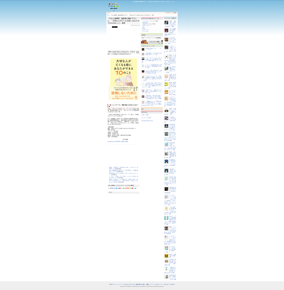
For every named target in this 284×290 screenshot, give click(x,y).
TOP (108, 15)
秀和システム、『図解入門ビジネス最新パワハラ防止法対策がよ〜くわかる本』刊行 (153, 91)
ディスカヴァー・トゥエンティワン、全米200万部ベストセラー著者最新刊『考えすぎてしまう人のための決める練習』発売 (170, 240)
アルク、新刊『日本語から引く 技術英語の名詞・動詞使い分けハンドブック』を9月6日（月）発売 (153, 72)
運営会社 (173, 284)
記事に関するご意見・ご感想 (142, 284)
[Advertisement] (149, 6)
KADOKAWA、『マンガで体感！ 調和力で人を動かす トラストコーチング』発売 (170, 127)
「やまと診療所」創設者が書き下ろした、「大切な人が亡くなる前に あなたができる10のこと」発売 (123, 20)
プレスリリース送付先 (146, 117)
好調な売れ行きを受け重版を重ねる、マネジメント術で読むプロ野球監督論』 (170, 190)
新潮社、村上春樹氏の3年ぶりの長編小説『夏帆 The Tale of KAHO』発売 (170, 77)
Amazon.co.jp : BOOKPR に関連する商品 (118, 141)
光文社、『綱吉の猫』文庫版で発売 (172, 256)
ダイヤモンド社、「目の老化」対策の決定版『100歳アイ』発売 (170, 249)
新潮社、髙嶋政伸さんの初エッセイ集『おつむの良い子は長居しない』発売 (170, 85)
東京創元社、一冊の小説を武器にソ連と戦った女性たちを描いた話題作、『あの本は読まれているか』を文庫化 (153, 97)
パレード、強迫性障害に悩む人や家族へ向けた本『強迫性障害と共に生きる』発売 (153, 66)
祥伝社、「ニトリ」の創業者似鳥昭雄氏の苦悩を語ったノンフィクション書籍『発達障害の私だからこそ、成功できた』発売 (170, 220)
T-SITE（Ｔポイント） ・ (146, 26)
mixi (143, 26)
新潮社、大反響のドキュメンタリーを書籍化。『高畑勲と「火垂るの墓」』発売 (170, 111)
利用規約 (111, 284)
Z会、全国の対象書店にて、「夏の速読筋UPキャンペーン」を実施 (170, 69)
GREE (143, 28)
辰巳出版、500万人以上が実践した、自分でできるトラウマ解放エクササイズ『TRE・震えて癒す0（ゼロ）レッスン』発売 (170, 181)
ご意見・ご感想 (144, 114)
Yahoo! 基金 (145, 22)
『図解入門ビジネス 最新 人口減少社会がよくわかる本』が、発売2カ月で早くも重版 (170, 270)
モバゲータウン (145, 29)
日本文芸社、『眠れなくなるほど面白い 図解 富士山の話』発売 (170, 172)
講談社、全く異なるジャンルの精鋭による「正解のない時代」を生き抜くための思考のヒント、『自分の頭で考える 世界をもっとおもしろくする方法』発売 (123, 181)
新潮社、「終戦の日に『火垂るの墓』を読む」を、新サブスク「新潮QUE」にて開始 (170, 24)
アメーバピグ (145, 31)
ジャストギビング (146, 21)
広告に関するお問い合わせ (147, 120)
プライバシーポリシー (118, 284)
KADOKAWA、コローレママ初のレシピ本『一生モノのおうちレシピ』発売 (170, 41)
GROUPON (144, 24)
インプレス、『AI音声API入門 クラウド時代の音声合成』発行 (170, 119)
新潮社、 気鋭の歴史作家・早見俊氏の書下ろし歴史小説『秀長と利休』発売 (170, 155)
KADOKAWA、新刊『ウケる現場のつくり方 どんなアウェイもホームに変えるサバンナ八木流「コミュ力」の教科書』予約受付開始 (170, 136)
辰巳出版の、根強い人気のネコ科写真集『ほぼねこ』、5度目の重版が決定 (170, 262)
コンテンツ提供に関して (164, 284)
